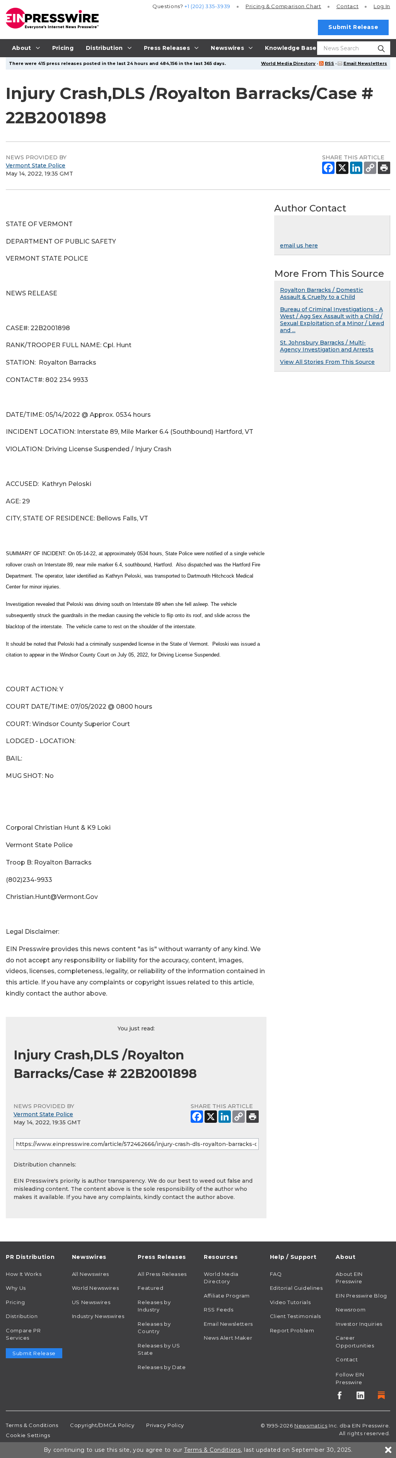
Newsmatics (310, 1425)
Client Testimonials (295, 1316)
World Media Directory (288, 63)
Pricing (283, 6)
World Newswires (95, 1288)
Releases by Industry (154, 1306)
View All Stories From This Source (327, 361)
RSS (329, 63)
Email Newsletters (365, 63)
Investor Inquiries (359, 1324)
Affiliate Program (227, 1296)
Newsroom (350, 1309)
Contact (347, 6)
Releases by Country (154, 1328)
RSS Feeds (219, 1309)
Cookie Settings (28, 1435)
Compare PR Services (23, 1334)
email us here (299, 245)
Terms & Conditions (32, 1425)
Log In (382, 6)
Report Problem (292, 1330)
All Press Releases (162, 1274)
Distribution (22, 1316)
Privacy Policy (165, 1425)
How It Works (24, 1274)
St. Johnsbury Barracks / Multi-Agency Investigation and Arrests (327, 346)
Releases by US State (159, 1349)
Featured (150, 1288)
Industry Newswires (98, 1316)
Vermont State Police (35, 165)
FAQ (276, 1274)
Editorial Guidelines (296, 1288)
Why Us (16, 1288)
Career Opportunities (355, 1342)
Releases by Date (162, 1367)
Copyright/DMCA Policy (102, 1425)
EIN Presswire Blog (361, 1296)
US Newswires (91, 1302)
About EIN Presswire (349, 1278)
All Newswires (90, 1274)
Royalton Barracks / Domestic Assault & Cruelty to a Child (321, 293)
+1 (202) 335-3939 (207, 6)
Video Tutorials (290, 1302)
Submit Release (353, 27)
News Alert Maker (228, 1338)
